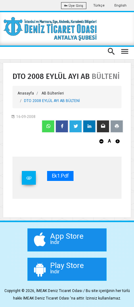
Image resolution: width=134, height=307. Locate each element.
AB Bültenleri (52, 93)
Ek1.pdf (60, 176)
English (120, 5)
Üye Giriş (75, 6)
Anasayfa (25, 93)
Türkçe (99, 5)
